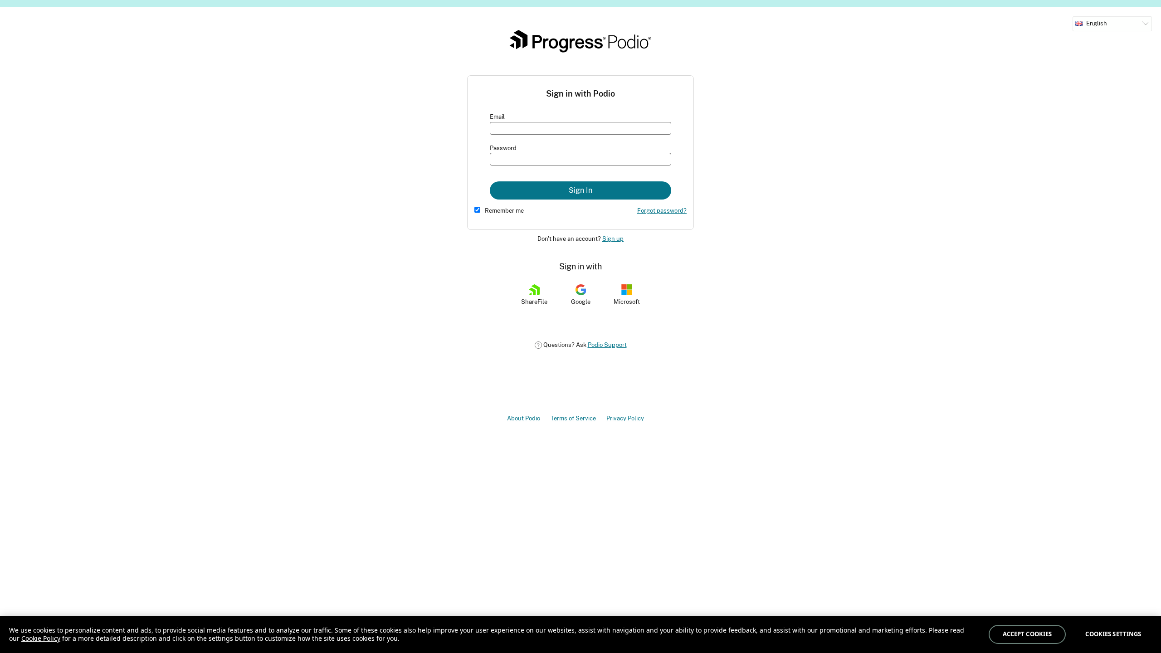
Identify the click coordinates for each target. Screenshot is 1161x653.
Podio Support (607, 344)
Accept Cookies (1027, 634)
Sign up (613, 238)
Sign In (580, 190)
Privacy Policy (625, 418)
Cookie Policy (40, 638)
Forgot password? (662, 210)
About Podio (523, 418)
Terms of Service (573, 418)
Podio (580, 41)
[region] (580, 634)
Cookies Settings (1113, 634)
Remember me (504, 210)
